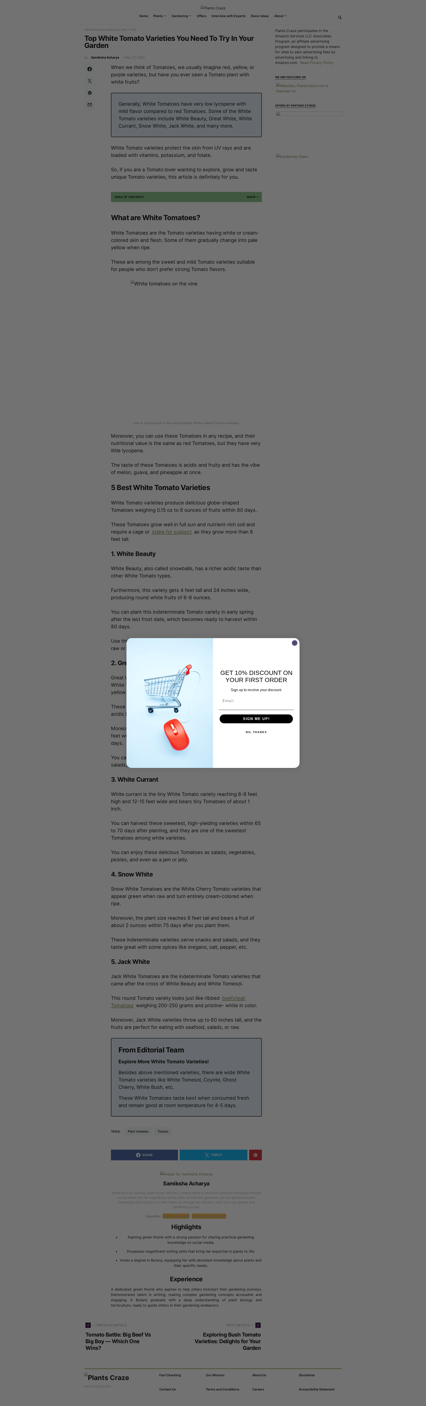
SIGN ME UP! (256, 719)
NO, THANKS (256, 732)
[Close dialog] (294, 643)
